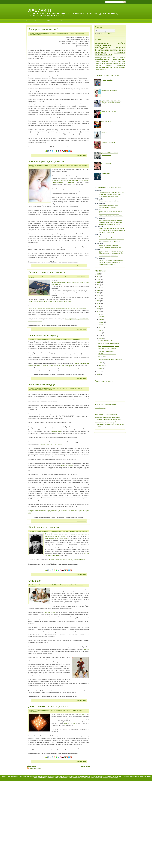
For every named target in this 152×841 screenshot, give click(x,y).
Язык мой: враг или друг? (42, 384)
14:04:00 (53, 710)
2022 (98, 285)
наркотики (31, 277)
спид (101, 69)
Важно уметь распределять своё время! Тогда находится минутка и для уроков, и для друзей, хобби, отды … (112, 230)
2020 (98, 290)
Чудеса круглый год (107, 80)
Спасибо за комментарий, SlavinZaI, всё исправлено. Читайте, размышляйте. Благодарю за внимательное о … (111, 194)
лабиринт (122, 67)
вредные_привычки (102, 57)
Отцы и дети (35, 580)
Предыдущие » (85, 766)
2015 (98, 303)
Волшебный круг (100, 408)
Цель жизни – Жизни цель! (109, 90)
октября (101, 322)
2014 (98, 306)
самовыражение (48, 389)
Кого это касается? (107, 163)
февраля (102, 365)
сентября (102, 325)
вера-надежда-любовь (68, 584)
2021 (98, 287)
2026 (98, 274)
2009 (98, 374)
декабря (101, 316)
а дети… (86, 649)
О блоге (64, 21)
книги (104, 69)
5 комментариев (81, 265)
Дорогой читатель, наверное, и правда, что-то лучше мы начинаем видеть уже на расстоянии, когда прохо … (111, 254)
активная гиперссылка (61, 777)
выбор (121, 43)
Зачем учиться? (106, 121)
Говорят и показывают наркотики (46, 272)
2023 (98, 282)
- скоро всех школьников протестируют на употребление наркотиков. (50, 301)
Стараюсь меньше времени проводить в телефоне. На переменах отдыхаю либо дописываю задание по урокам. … (111, 239)
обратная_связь (79, 584)
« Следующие (31, 766)
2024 (98, 279)
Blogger (88, 777)
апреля (101, 338)
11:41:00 (54, 584)
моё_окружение (33, 389)
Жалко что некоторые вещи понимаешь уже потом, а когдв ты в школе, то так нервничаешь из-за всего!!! (111, 262)
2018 (98, 295)
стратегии (119, 52)
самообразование (80, 33)
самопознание (33, 34)
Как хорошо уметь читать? (43, 29)
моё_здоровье (83, 165)
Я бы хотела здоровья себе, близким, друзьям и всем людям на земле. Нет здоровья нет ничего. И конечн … (111, 222)
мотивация (109, 65)
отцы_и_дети (100, 63)
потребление (121, 65)
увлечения (121, 61)
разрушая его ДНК (67, 465)
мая (100, 335)
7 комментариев (81, 574)
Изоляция (104, 132)
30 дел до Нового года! (108, 142)
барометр (82, 714)
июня (100, 333)
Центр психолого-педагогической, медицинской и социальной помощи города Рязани (109, 424)
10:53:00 (53, 33)
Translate (109, 33)
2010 (98, 371)
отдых (122, 57)
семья (113, 61)
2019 (98, 293)
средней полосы (69, 723)
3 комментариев (81, 761)
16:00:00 (50, 165)
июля (100, 330)
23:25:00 (53, 388)
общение (40, 389)
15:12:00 (53, 276)
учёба (39, 34)
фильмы (115, 67)
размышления (102, 43)
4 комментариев (81, 155)
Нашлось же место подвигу (43, 335)
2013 (98, 309)
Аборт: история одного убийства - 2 (48, 161)
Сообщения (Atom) (35, 768)
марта (101, 363)
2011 (98, 314)
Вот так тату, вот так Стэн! (109, 111)
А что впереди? (105, 173)
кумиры (76, 531)
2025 (98, 276)
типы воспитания (49, 612)
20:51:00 (53, 339)
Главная (29, 21)
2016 (98, 301)
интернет (105, 61)
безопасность (74, 165)
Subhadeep (99, 777)
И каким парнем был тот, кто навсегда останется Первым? (67, 560)
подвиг (79, 339)
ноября (101, 319)
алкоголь (122, 63)
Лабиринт (40, 10)
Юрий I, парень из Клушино (43, 527)
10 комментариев (81, 329)
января (101, 368)
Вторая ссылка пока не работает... (109, 201)
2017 (98, 298)
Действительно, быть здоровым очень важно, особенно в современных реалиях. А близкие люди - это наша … (111, 214)
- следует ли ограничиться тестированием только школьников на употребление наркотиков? (57, 308)
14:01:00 (53, 531)
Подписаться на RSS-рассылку (46, 21)
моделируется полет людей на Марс (57, 538)
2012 (98, 311)
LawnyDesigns (114, 777)
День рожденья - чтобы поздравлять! (48, 706)
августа (101, 327)
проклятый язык (56, 431)
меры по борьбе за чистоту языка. (51, 444)
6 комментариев (81, 378)
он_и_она (31, 166)
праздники (100, 52)
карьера (115, 63)
